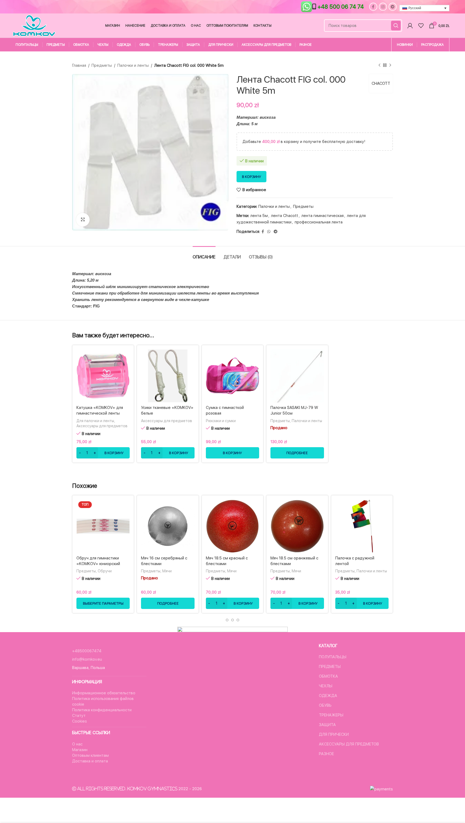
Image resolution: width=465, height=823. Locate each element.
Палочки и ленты (133, 65)
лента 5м (259, 215)
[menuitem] (424, 8)
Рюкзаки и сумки (221, 420)
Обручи (105, 571)
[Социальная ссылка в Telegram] (393, 7)
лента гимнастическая (322, 215)
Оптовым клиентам (90, 755)
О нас (77, 744)
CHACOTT (381, 83)
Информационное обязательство (103, 693)
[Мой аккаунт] (410, 25)
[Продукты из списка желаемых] (420, 25)
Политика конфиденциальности (102, 710)
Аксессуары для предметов (102, 425)
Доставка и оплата (90, 761)
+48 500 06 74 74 (341, 6)
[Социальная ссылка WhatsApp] (269, 231)
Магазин (79, 749)
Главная (79, 65)
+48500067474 (86, 651)
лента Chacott (284, 215)
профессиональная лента (319, 222)
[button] (103, 452)
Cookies (79, 721)
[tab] (204, 254)
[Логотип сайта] (34, 25)
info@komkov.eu (87, 659)
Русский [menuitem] (414, 8)
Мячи (167, 571)
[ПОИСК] (396, 25)
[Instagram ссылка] (383, 7)
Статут (79, 715)
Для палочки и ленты (95, 420)
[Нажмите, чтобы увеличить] (83, 219)
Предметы (101, 65)
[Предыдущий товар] (379, 65)
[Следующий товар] (390, 65)
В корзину (251, 176)
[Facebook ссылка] (373, 7)
